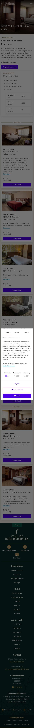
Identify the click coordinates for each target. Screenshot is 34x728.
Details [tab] (17, 332)
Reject (17, 384)
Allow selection (17, 390)
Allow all (17, 396)
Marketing (27, 373)
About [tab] (26, 332)
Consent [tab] (7, 332)
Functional (7, 373)
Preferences (17, 373)
